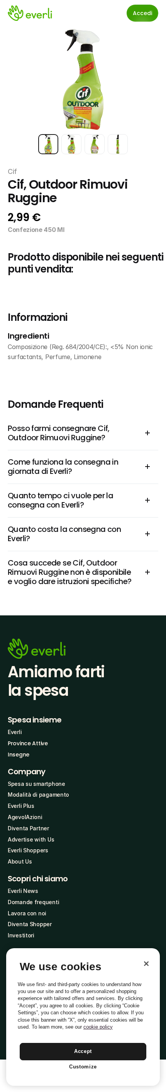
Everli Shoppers (28, 850)
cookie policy (98, 1027)
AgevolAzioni (25, 817)
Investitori (21, 935)
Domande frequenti (33, 902)
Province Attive (28, 743)
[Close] (146, 963)
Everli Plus (21, 805)
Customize (83, 1067)
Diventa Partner (28, 828)
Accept (83, 1051)
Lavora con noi (27, 913)
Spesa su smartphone (36, 783)
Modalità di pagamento (38, 794)
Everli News (23, 891)
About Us (20, 861)
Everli (15, 732)
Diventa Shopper (30, 924)
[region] (83, 1017)
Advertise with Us (31, 839)
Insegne (18, 754)
